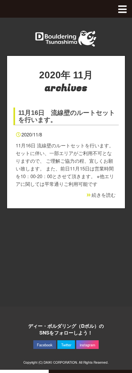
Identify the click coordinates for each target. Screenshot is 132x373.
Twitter (66, 344)
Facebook (45, 344)
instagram (87, 344)
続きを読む (104, 194)
